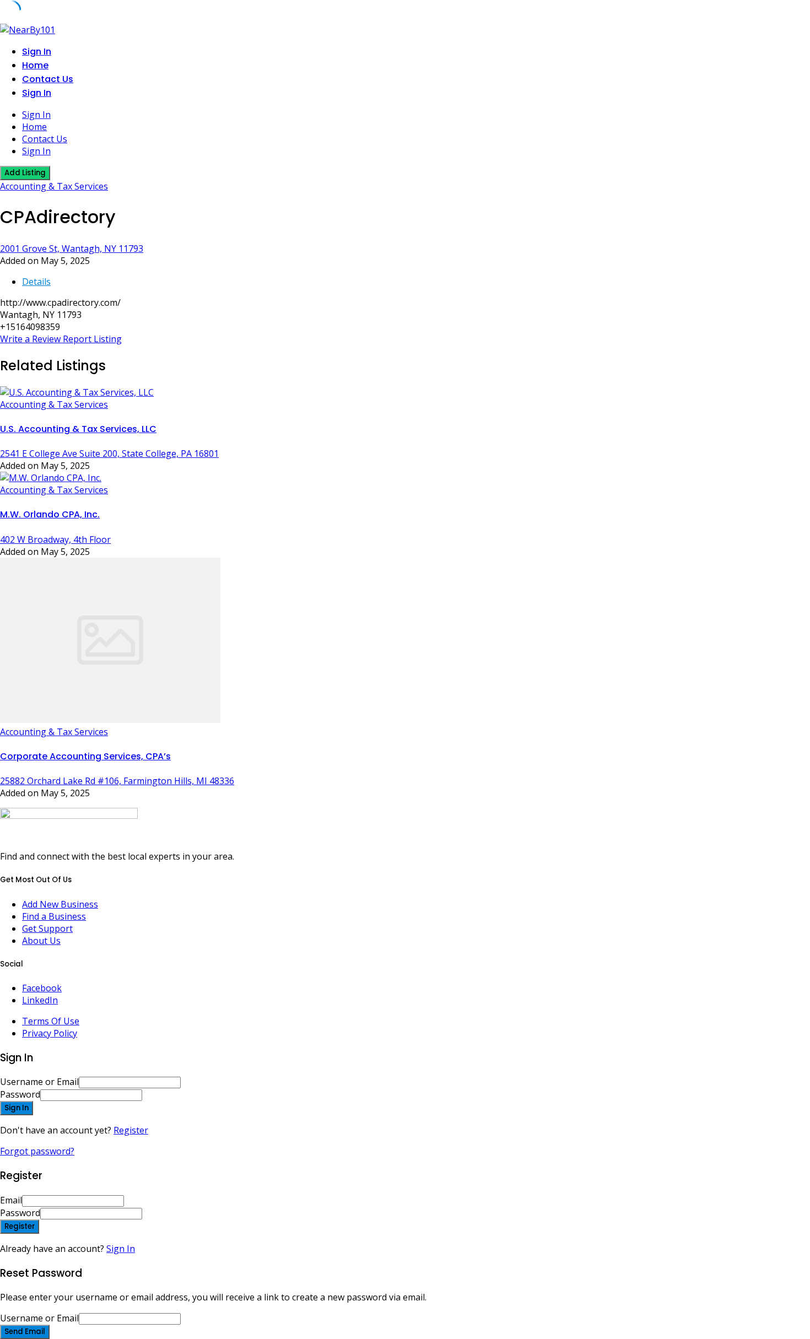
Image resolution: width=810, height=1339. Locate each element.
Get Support (47, 928)
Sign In (120, 1249)
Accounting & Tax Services (54, 186)
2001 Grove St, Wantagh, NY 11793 (71, 248)
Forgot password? (37, 1151)
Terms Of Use (50, 1021)
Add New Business (60, 904)
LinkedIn (40, 1000)
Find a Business (54, 916)
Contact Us (47, 79)
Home (35, 65)
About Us (41, 941)
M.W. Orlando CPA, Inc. (50, 514)
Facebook (42, 988)
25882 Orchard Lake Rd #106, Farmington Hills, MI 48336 (117, 781)
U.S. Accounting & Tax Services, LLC (78, 429)
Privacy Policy (49, 1033)
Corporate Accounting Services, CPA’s (85, 756)
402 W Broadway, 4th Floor (55, 539)
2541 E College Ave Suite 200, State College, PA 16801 (109, 453)
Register (131, 1130)
